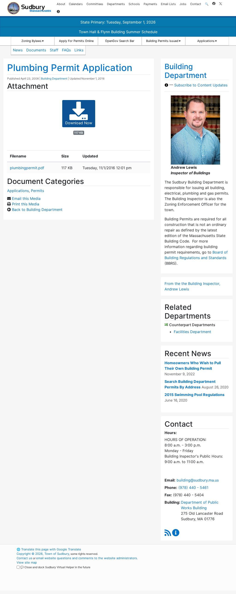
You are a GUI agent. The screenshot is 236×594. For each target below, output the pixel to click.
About (61, 4)
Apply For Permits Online (76, 41)
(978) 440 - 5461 (193, 487)
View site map (27, 562)
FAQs (66, 50)
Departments (116, 4)
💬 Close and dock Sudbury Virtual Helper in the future (55, 567)
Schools (134, 4)
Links (78, 50)
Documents (36, 50)
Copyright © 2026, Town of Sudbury (43, 554)
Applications (206, 41)
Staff (54, 50)
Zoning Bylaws (31, 41)
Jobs (183, 4)
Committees (94, 4)
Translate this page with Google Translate (49, 549)
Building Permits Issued (162, 41)
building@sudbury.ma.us (198, 480)
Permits (37, 190)
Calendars (76, 4)
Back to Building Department (37, 209)
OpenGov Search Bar (119, 41)
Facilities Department (192, 331)
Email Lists (168, 4)
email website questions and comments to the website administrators (86, 558)
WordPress (177, 549)
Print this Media (25, 204)
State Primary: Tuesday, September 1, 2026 (118, 22)
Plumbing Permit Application (69, 67)
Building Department (54, 78)
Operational (185, 571)
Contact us (24, 558)
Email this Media (26, 198)
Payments (150, 4)
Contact (195, 4)
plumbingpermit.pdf (27, 167)
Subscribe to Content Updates (200, 85)
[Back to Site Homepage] (29, 8)
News (18, 50)
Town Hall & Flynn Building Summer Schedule (118, 32)
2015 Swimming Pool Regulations (194, 394)
